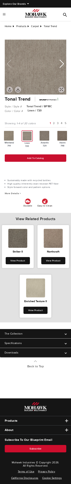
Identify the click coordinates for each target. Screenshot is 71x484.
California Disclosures (24, 478)
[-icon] (7, 36)
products (21, 26)
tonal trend (50, 26)
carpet (35, 26)
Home (8, 26)
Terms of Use (26, 471)
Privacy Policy (46, 471)
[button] (61, 64)
